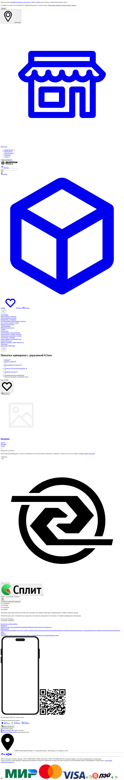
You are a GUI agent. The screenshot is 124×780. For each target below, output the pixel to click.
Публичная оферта (52, 630)
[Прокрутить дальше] (4, 349)
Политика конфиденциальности (100, 630)
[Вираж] (9, 164)
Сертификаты (47, 627)
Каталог (3, 624)
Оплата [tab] (3, 442)
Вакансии (27, 627)
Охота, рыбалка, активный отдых (11, 339)
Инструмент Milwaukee (8, 345)
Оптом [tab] (3, 446)
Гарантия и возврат (43, 635)
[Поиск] (2, 171)
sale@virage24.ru (7, 730)
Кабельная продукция (7, 328)
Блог (16, 624)
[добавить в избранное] (7, 386)
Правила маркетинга (64, 630)
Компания (4, 625)
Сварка (3, 329)
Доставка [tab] (3, 444)
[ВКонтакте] (4, 755)
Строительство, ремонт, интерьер (11, 334)
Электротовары (5, 326)
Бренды (12, 624)
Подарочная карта (41, 630)
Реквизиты (113, 630)
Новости (3, 627)
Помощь (3, 633)
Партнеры (20, 627)
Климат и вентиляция (7, 324)
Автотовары (4, 314)
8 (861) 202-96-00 (89, 453)
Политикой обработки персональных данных (62, 5)
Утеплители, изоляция (8, 337)
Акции (6, 157)
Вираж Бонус (8, 151)
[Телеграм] (6, 755)
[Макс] (8, 755)
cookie (38, 2)
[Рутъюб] (2, 755)
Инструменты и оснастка (8, 316)
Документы (39, 627)
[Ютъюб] (11, 755)
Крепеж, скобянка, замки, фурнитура (12, 342)
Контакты (7, 155)
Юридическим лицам (7, 630)
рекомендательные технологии (20, 2)
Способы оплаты (18, 635)
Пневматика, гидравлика (8, 319)
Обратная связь (54, 635)
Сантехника (4, 331)
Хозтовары (4, 344)
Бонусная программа (20, 630)
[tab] (62, 439)
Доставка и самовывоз (30, 635)
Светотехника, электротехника (10, 332)
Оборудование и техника (8, 318)
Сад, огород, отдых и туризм (10, 323)
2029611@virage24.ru (8, 732)
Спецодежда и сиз (6, 341)
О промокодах (31, 630)
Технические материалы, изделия (11, 336)
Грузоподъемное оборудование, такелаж (13, 321)
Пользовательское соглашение (80, 630)
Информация (5, 629)
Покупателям (8, 153)
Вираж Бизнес (9, 150)
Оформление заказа (7, 635)
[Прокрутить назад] (4, 311)
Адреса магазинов (11, 627)
